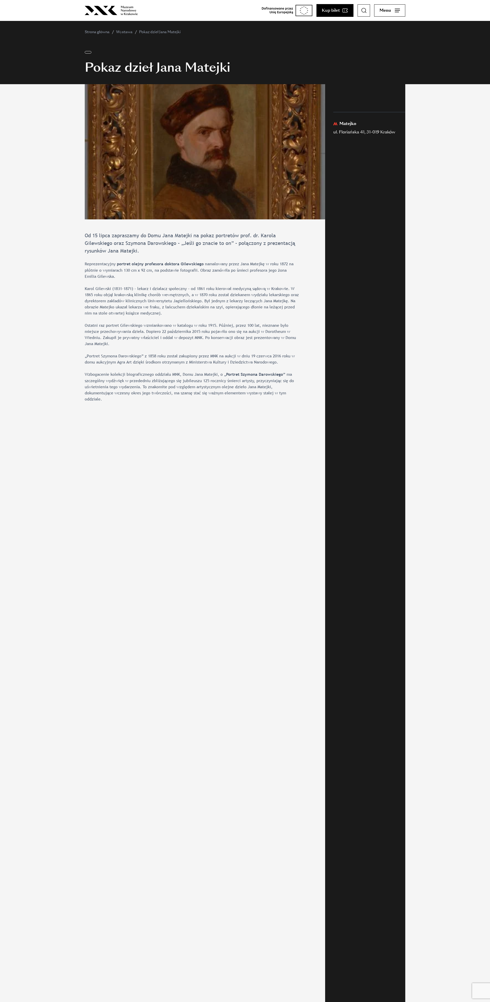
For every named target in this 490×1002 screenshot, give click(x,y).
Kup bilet (331, 10)
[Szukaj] (364, 10)
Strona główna (97, 31)
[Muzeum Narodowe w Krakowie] (111, 10)
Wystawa (124, 31)
